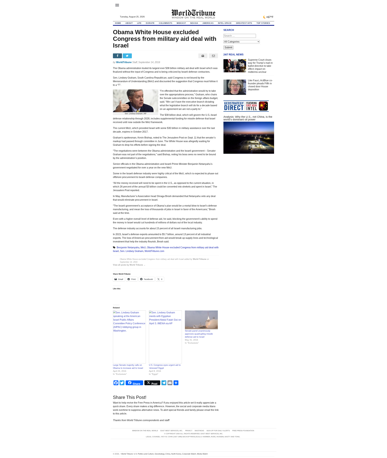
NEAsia (194, 23)
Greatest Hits (244, 23)
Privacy (188, 431)
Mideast (181, 23)
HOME (118, 23)
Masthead (199, 431)
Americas (208, 23)
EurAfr (150, 23)
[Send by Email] (213, 55)
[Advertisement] (248, 185)
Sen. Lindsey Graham (131, 251)
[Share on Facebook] (118, 55)
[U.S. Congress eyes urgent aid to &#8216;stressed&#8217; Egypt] (165, 336)
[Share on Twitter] (128, 55)
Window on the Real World (145, 431)
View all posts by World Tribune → (129, 265)
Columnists (165, 23)
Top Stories (263, 23)
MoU (143, 247)
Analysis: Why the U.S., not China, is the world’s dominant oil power (247, 118)
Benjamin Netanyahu (128, 247)
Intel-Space (225, 23)
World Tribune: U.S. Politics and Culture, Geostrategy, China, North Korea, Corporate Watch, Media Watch (164, 454)
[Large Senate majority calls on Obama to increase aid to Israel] (129, 336)
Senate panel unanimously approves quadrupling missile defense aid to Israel (199, 334)
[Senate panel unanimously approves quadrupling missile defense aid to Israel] (201, 319)
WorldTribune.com (154, 251)
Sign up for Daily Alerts (218, 431)
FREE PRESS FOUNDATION (243, 431)
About (129, 23)
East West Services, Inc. (171, 431)
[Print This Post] (202, 55)
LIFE (139, 23)
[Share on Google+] (137, 55)
